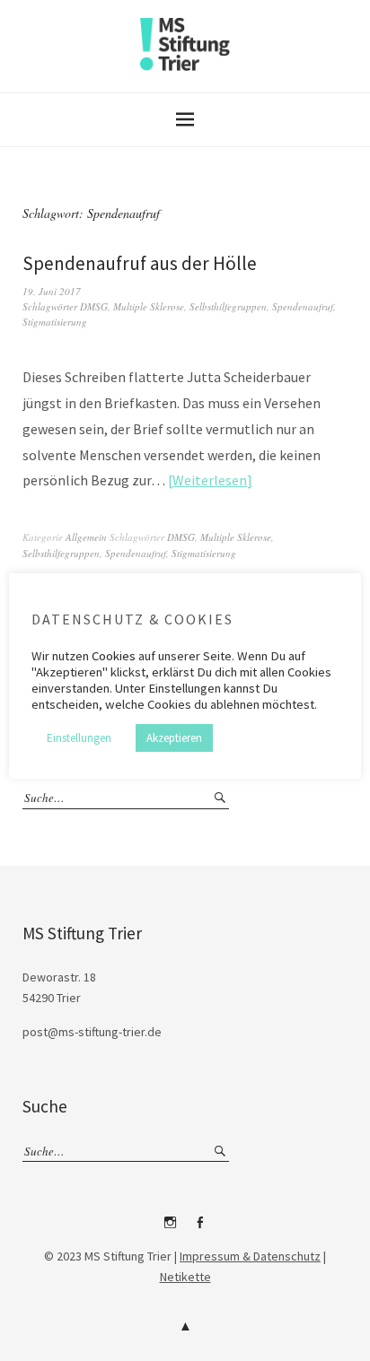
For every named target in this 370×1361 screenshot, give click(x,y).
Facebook (200, 1229)
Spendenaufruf (302, 306)
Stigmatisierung (54, 321)
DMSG (94, 306)
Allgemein (86, 537)
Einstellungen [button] (79, 738)
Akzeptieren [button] (174, 738)
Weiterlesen (209, 480)
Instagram (170, 1229)
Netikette (185, 1277)
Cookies (114, 656)
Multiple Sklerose (148, 306)
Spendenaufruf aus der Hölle (139, 263)
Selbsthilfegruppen (228, 306)
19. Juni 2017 (51, 291)
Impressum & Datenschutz (250, 1256)
